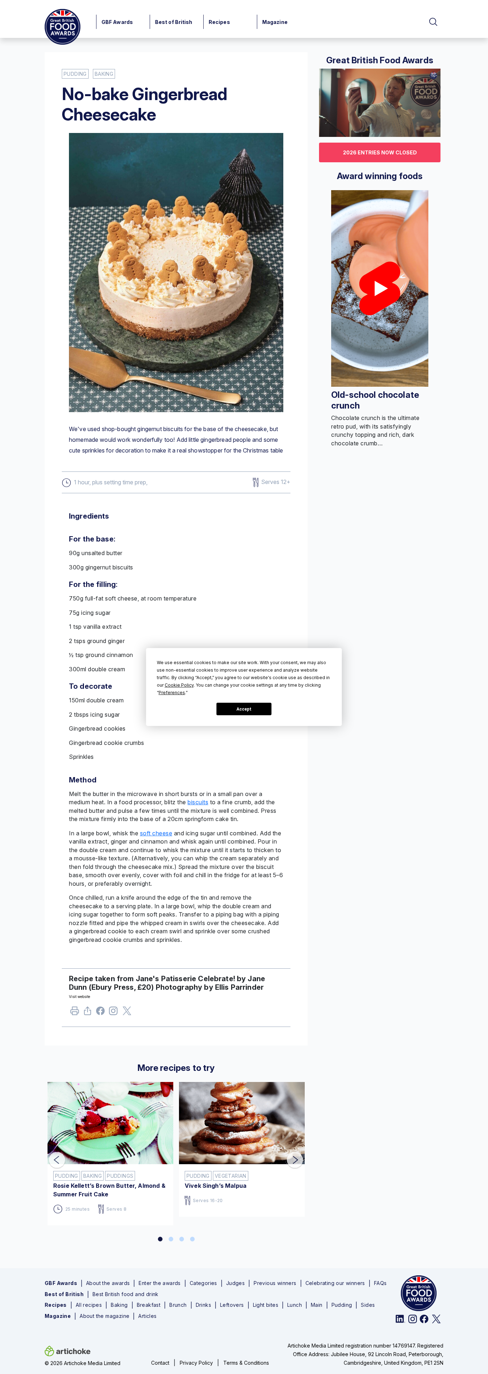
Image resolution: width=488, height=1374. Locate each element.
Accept (244, 709)
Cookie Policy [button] (179, 685)
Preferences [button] (172, 692)
